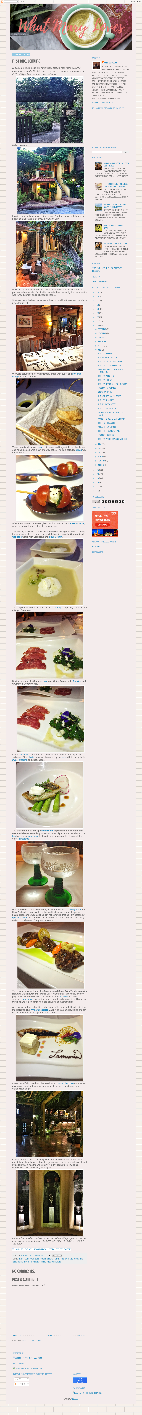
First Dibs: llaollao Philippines (109, 396)
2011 (97, 486)
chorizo (31, 757)
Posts (18, 1379)
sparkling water (73, 909)
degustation (44, 1259)
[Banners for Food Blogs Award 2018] (27, 1358)
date (37, 1259)
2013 (97, 478)
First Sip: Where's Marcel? (107, 357)
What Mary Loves (110, 63)
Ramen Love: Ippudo (105, 392)
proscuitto (28, 1262)
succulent (63, 996)
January (101, 465)
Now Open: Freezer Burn (106, 435)
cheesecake (30, 1259)
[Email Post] (49, 1255)
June (100, 444)
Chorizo (77, 681)
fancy (51, 1259)
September (102, 341)
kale (64, 757)
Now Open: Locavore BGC (107, 388)
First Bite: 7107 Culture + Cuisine (110, 361)
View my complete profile (102, 102)
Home (50, 1336)
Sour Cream (55, 537)
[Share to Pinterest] (61, 1256)
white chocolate (66, 1083)
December (102, 329)
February (101, 461)
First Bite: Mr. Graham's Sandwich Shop (112, 439)
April (100, 452)
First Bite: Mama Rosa (106, 376)
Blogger (75, 1399)
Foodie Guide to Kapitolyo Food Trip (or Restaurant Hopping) (116, 185)
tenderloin (28, 999)
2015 (97, 470)
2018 (97, 317)
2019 (97, 313)
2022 (97, 301)
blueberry (22, 1259)
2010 (97, 491)
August (101, 346)
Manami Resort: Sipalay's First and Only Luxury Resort (115, 206)
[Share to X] (57, 1256)
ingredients (23, 838)
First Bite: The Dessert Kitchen (109, 365)
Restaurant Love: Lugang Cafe (115, 243)
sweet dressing (19, 760)
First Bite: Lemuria (105, 353)
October (101, 337)
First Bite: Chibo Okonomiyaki (109, 431)
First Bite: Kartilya (105, 380)
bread (40, 447)
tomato (58, 1262)
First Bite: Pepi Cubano (106, 423)
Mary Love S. (97, 546)
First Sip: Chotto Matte (107, 404)
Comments (20, 1384)
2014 (97, 474)
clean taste (33, 836)
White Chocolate (39, 1010)
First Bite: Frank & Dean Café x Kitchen (112, 384)
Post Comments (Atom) (32, 1340)
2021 (97, 305)
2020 (98, 309)
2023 (97, 296)
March (100, 456)
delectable (24, 754)
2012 (97, 482)
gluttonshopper (63, 1259)
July (100, 350)
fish (14, 836)
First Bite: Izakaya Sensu (107, 408)
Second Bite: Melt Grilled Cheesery (111, 419)
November (102, 333)
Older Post (82, 1336)
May (100, 448)
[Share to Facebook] (59, 1256)
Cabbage (17, 537)
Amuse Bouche (76, 523)
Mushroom (47, 830)
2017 (97, 321)
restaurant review (39, 1262)
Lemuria (76, 1259)
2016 (97, 325)
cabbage (58, 607)
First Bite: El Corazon (106, 400)
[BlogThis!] (55, 1256)
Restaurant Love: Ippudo (107, 427)
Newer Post (17, 1336)
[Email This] (53, 1256)
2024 (98, 292)
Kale (45, 681)
